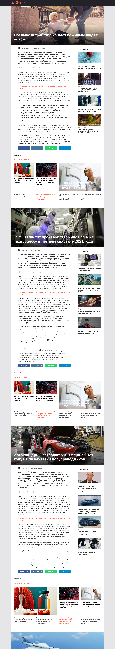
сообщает (58, 94)
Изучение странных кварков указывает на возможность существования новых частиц (91, 196)
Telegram (64, 148)
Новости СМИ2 (18, 155)
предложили (52, 135)
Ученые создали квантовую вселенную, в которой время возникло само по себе (45, 87)
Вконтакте (37, 148)
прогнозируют (39, 472)
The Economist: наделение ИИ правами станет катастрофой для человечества (68, 196)
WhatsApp (51, 148)
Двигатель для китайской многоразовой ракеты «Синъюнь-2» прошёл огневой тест (45, 196)
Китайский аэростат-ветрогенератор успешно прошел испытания (23, 196)
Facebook (23, 148)
